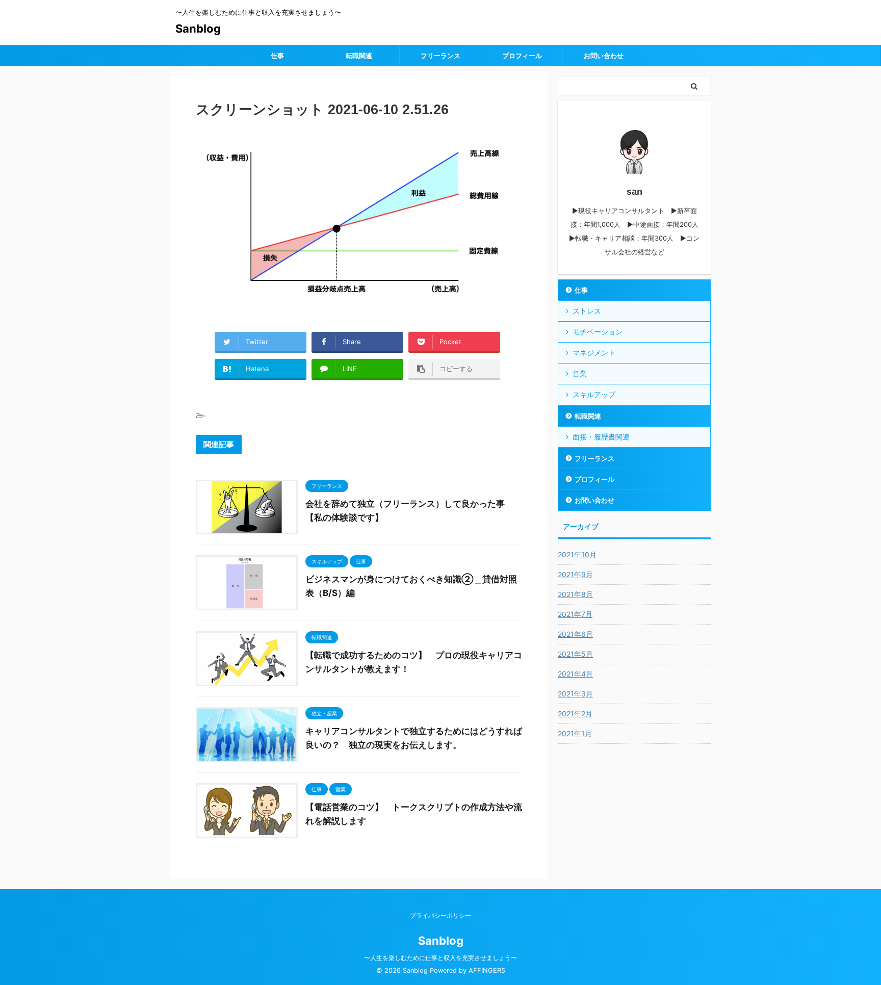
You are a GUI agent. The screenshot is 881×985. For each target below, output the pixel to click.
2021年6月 (575, 634)
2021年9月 (575, 574)
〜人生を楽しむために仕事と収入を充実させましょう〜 (440, 958)
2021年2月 (575, 713)
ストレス (587, 310)
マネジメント (594, 352)
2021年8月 (575, 594)
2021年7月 (575, 614)
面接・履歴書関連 (601, 436)
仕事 (277, 55)
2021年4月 (575, 673)
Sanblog (198, 28)
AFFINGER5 (487, 970)
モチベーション (598, 331)
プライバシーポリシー (440, 915)
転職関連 (359, 55)
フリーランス (440, 55)
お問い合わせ (604, 55)
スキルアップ (594, 394)
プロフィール (522, 55)
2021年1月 (575, 733)
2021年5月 (575, 654)
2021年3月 (575, 693)
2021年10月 (577, 554)
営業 (580, 373)
